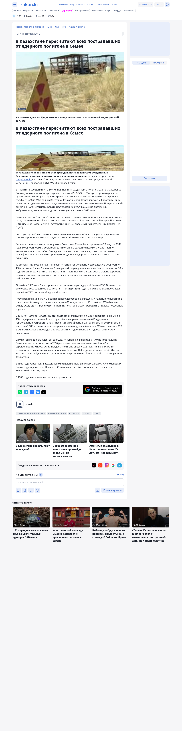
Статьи (90, 4)
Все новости (60, 27)
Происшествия (102, 4)
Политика (63, 4)
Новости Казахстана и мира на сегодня (34, 27)
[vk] (37, 392)
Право (114, 4)
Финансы (80, 4)
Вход (122, 474)
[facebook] (31, 392)
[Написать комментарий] (70, 482)
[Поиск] (167, 4)
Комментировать (112, 490)
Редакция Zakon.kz (76, 27)
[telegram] (26, 392)
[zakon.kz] (29, 4)
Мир (72, 4)
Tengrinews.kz (24, 179)
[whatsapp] (20, 392)
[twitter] (43, 392)
